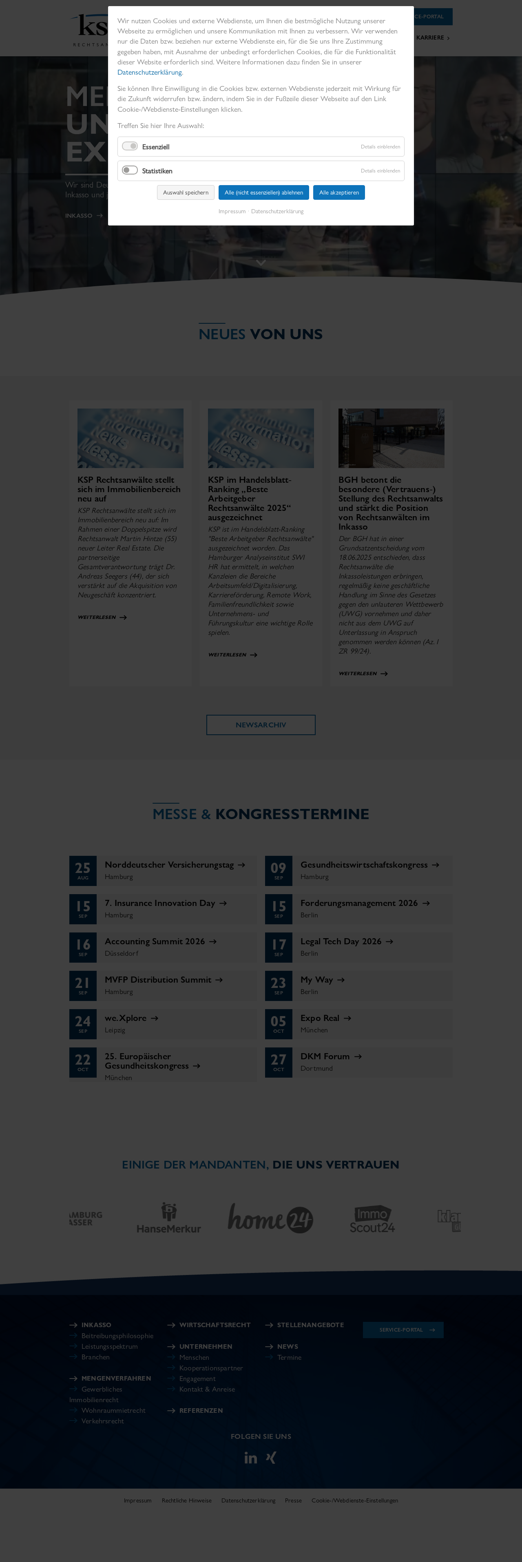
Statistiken (157, 170)
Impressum (232, 211)
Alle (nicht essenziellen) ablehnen (264, 192)
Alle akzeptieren (339, 192)
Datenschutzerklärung (149, 72)
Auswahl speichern (185, 192)
